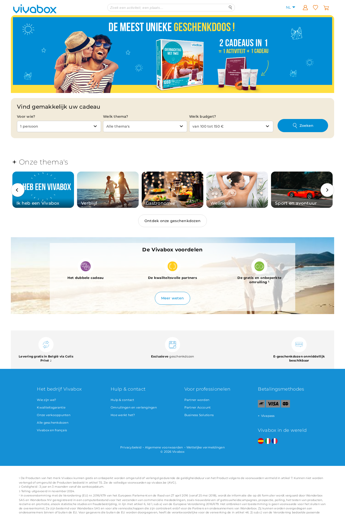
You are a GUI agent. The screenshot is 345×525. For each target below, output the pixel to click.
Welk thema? (115, 116)
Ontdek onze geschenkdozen (172, 221)
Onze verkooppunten (53, 415)
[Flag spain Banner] (261, 441)
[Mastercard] (285, 406)
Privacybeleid (130, 447)
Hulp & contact (122, 400)
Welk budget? (202, 116)
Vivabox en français (52, 430)
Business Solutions (199, 415)
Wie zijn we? (46, 400)
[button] (17, 190)
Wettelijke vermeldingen (205, 447)
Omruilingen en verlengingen (134, 407)
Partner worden (197, 400)
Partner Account (197, 407)
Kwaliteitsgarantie (51, 407)
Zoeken (306, 125)
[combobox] (59, 126)
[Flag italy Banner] (268, 441)
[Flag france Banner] (275, 441)
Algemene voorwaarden (164, 447)
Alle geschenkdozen (52, 422)
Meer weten (172, 298)
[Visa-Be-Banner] (273, 406)
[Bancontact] (261, 406)
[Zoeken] (230, 7)
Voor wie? (26, 116)
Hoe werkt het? (123, 415)
